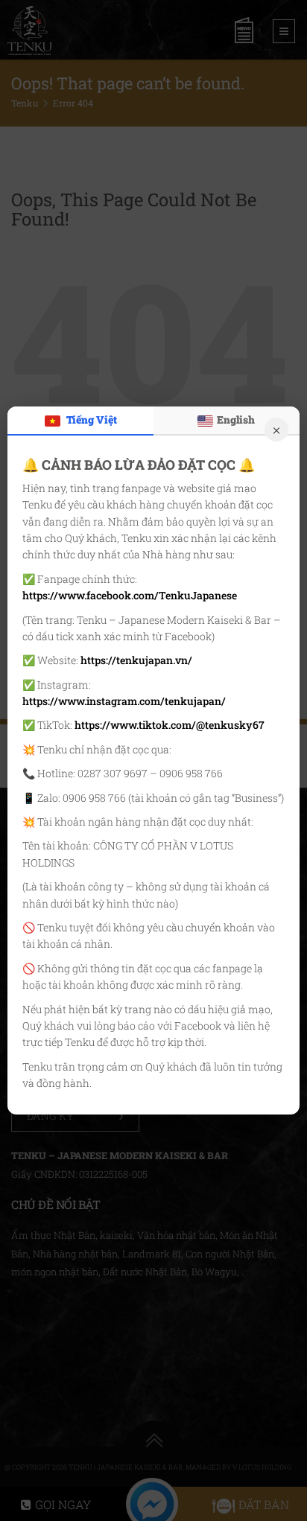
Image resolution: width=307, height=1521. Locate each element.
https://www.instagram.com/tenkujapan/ (124, 701)
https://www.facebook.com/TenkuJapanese (129, 595)
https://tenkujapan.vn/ (136, 660)
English (236, 419)
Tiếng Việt (90, 419)
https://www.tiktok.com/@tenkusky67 (170, 725)
